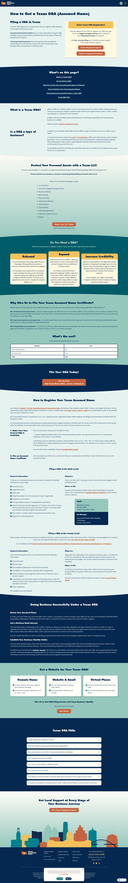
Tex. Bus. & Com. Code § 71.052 (83, 540)
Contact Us (61, 857)
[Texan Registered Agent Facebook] (93, 864)
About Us (75, 860)
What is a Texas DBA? (64, 77)
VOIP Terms (75, 857)
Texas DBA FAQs (64, 97)
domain (42, 650)
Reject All (68, 878)
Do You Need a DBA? (64, 81)
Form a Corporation (49, 859)
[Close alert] (83, 869)
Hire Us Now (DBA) (64, 382)
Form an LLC (47, 856)
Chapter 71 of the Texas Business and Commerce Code (39, 408)
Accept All (59, 878)
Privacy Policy (76, 851)
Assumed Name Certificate (96, 492)
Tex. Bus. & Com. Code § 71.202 (76, 410)
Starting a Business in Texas (68, 124)
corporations (83, 137)
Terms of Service (77, 854)
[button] (64, 739)
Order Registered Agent (91, 47)
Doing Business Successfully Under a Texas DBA (64, 93)
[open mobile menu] (125, 3)
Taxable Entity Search (70, 449)
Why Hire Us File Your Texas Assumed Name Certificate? (64, 85)
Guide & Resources (63, 854)
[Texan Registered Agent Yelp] (99, 864)
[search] (121, 3)
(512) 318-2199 (97, 854)
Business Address (63, 851)
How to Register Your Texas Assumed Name (64, 89)
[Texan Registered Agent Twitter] (96, 864)
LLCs (73, 137)
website (36, 650)
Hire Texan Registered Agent (64, 810)
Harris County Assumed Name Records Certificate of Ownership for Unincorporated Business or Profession (71, 544)
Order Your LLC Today (64, 224)
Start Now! (64, 711)
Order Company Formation (91, 53)
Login (59, 860)
